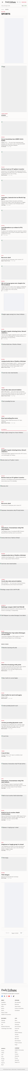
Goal (2, 1056)
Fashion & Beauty (18, 1032)
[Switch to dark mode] (20, 2)
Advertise (17, 1056)
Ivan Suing (3, 205)
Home (2, 9)
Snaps (16, 1044)
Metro (2, 1006)
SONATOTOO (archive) (6, 1014)
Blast (2, 1064)
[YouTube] (9, 996)
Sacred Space (18, 1040)
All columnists (18, 1002)
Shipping (3, 1020)
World (2, 1010)
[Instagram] (6, 996)
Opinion (17, 1000)
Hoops (2, 1050)
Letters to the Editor (19, 1008)
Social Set (17, 1028)
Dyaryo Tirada (4, 1012)
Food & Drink (17, 1022)
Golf (2, 1054)
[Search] (18, 2)
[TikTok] (13, 996)
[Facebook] (2, 996)
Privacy (16, 1058)
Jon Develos (3, 146)
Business (3, 1018)
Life (16, 1018)
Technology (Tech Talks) (6, 1028)
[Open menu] (2, 2)
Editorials (17, 1004)
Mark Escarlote (4, 175)
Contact (16, 1054)
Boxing (2, 1058)
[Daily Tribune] (9, 990)
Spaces (16, 1030)
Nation (2, 1008)
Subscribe (24, 2)
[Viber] (11, 996)
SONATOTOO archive (19, 1050)
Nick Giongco (3, 878)
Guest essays (18, 1006)
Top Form (17, 1036)
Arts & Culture (18, 1026)
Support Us (17, 1062)
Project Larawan (18, 1042)
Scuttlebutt (17, 1010)
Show (16, 1020)
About (16, 1052)
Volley (2, 1052)
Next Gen (17, 1038)
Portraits (3, 1022)
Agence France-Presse (5, 260)
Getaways (17, 1024)
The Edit (16, 1034)
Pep (2, 1024)
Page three (3, 1004)
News (2, 1000)
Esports (3, 1062)
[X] (4, 996)
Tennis (2, 1060)
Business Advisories (5, 1026)
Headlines (3, 1002)
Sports (3, 1048)
